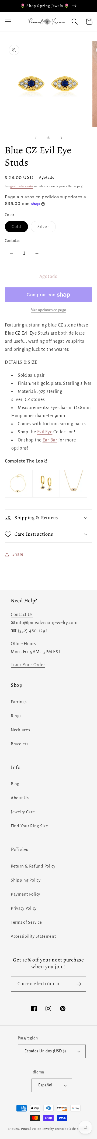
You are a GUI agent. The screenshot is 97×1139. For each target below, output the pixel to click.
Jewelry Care (23, 812)
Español (45, 1085)
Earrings (19, 702)
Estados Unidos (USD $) (45, 1051)
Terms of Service (26, 922)
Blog (15, 784)
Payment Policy (25, 894)
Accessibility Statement (33, 936)
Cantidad (13, 241)
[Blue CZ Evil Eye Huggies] (46, 497)
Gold (20, 228)
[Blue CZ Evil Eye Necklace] (73, 497)
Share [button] (17, 554)
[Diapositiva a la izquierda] (35, 138)
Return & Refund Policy (33, 866)
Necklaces (20, 730)
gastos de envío (21, 186)
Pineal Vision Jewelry (37, 1129)
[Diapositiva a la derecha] (61, 138)
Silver (46, 228)
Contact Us (22, 614)
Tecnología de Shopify (72, 1129)
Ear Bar (50, 440)
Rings (16, 716)
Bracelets (19, 744)
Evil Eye (45, 432)
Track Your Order (28, 664)
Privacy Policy (24, 908)
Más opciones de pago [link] (48, 310)
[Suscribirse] (79, 984)
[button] (8, 22)
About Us (20, 798)
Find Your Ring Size (29, 826)
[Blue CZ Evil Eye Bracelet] (18, 497)
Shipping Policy (26, 880)
